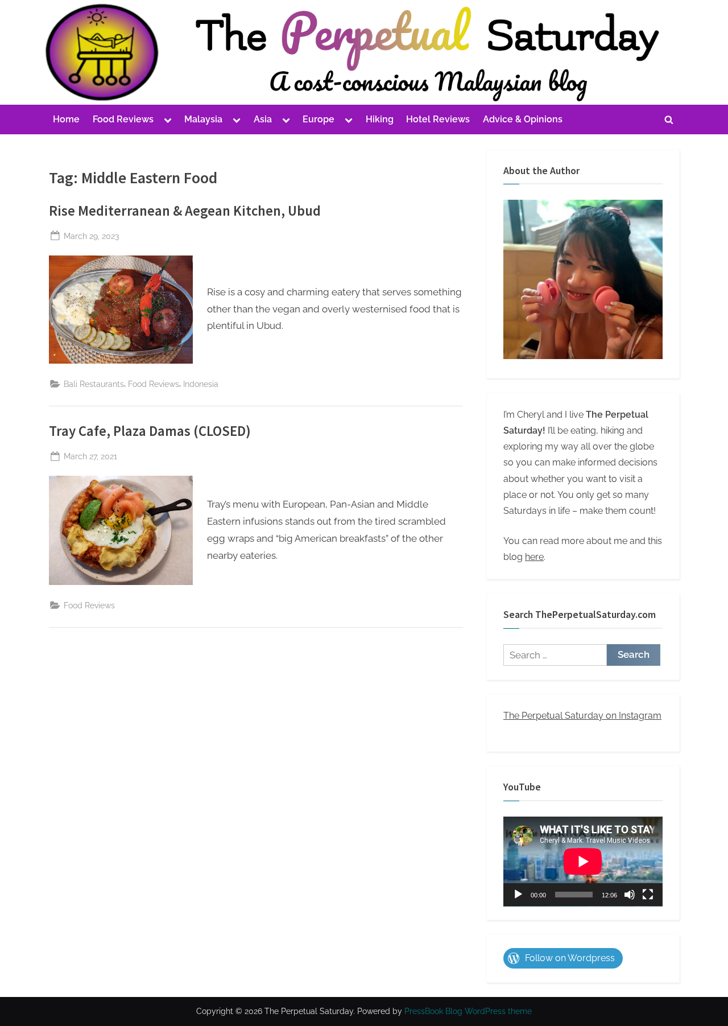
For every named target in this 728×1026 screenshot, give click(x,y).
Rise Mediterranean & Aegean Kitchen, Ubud (185, 211)
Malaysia (203, 119)
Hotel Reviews (438, 119)
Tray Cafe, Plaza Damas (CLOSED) (150, 431)
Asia (263, 119)
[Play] (518, 894)
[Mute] (629, 894)
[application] (583, 861)
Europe (318, 119)
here (534, 556)
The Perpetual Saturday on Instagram (582, 715)
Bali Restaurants (94, 384)
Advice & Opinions (522, 119)
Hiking (380, 119)
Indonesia (200, 384)
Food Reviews (123, 119)
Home (66, 119)
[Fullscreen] (647, 894)
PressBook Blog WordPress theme (468, 1011)
